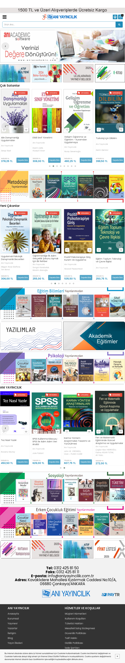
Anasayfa (13, 613)
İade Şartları (72, 648)
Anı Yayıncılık (7, 143)
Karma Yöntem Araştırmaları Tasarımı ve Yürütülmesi (45, 441)
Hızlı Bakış (26, 130)
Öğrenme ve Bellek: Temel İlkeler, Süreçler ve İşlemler (110, 139)
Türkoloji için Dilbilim (74, 138)
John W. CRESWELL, (41, 451)
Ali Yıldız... (68, 455)
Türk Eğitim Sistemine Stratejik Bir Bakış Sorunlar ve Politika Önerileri (109, 260)
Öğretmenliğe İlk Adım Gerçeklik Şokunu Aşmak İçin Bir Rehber (14, 258)
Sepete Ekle (23, 160)
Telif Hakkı (71, 638)
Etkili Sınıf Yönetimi (11, 137)
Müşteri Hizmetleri (75, 613)
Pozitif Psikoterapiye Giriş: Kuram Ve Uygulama (46, 258)
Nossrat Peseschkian (42, 269)
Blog (10, 638)
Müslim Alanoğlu (8, 270)
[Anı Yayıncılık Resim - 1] (15, 73)
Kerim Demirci (70, 150)
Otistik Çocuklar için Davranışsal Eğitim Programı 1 (106, 440)
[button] (53, 58)
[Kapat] (117, 656)
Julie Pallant (6, 453)
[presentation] (5, 46)
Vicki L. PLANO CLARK (41, 454)
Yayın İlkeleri (15, 643)
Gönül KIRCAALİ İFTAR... (106, 454)
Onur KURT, (100, 449)
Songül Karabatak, (9, 267)
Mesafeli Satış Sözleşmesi (80, 628)
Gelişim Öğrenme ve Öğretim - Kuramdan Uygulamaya (44, 139)
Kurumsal (13, 618)
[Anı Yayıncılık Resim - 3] (78, 73)
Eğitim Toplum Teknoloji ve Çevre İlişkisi (76, 260)
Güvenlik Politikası (75, 633)
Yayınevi (12, 623)
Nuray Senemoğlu (41, 151)
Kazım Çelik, (6, 148)
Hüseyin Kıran (7, 151)
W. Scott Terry (102, 151)
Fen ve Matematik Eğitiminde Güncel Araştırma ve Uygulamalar (78, 440)
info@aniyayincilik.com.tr (71, 575)
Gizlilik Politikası (74, 643)
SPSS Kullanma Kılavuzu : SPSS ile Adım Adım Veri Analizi (14, 441)
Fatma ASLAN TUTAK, (73, 452)
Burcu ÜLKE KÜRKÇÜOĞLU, (107, 452)
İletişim (12, 633)
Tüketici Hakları (74, 623)
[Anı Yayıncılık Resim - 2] (47, 73)
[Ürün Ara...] (119, 24)
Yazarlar (13, 628)
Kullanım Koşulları (75, 618)
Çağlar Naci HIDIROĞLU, (74, 450)
